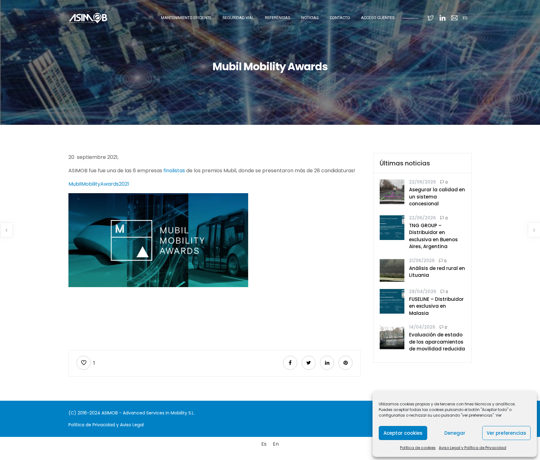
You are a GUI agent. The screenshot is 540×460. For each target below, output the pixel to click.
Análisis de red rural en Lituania (437, 272)
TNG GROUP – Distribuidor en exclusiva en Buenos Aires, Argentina (433, 236)
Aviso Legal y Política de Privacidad (472, 447)
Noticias (310, 17)
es (465, 18)
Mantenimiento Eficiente (186, 17)
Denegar (454, 433)
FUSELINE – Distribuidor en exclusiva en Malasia (436, 306)
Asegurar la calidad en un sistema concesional (437, 196)
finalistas (173, 170)
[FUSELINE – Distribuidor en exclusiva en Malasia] (392, 300)
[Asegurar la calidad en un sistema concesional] (392, 191)
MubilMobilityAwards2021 (99, 184)
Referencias (277, 17)
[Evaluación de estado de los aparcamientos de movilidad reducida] (392, 336)
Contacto (340, 17)
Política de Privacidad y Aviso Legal (106, 425)
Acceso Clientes (378, 17)
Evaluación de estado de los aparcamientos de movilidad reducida (437, 341)
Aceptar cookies (402, 433)
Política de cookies (418, 447)
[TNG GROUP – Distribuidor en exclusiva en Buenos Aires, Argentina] (392, 227)
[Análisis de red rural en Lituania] (392, 269)
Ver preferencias (506, 433)
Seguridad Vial (238, 17)
